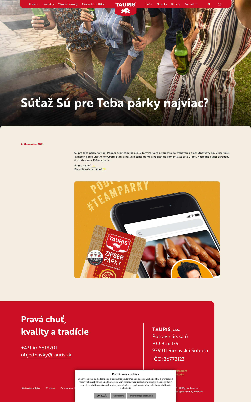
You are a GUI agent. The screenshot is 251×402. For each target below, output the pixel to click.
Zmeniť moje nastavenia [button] (141, 395)
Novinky (162, 4)
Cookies (50, 388)
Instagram (180, 371)
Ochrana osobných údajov (74, 388)
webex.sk (198, 391)
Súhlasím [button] (102, 395)
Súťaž (149, 4)
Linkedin (178, 374)
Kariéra (175, 4)
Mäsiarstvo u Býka (93, 4)
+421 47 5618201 (39, 347)
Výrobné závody (68, 4)
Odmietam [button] (118, 395)
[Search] (209, 4)
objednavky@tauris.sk (46, 354)
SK (219, 4)
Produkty (48, 4)
